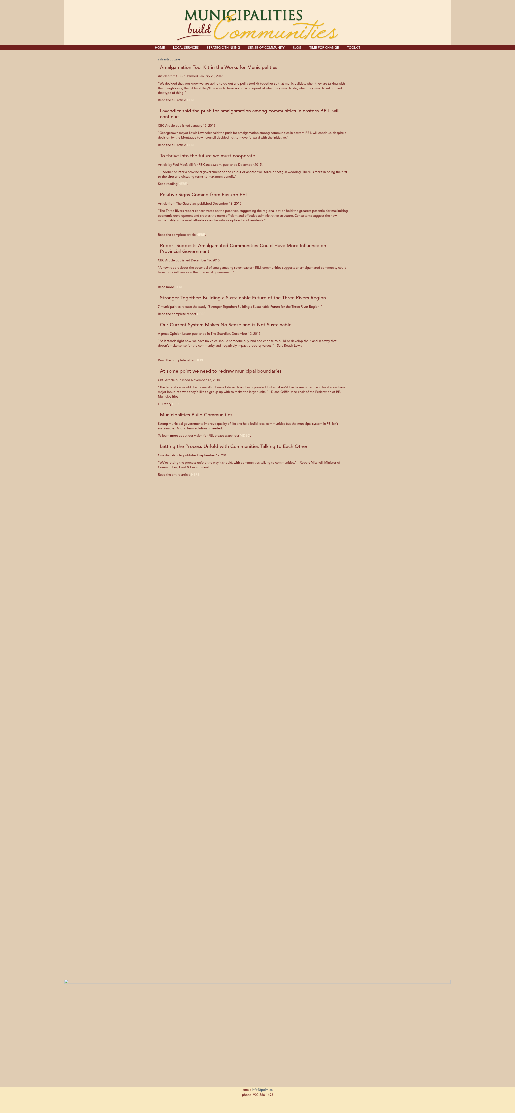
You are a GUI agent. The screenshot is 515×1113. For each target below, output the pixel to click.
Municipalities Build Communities (196, 415)
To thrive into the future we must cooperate (207, 156)
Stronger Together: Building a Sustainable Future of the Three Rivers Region (243, 298)
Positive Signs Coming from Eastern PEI (203, 195)
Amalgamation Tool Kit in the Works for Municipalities (218, 67)
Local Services (186, 48)
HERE (191, 100)
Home (160, 48)
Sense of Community (266, 48)
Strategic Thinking (223, 48)
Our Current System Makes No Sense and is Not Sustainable (225, 325)
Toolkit (353, 48)
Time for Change (324, 48)
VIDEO (245, 435)
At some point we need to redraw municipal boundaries (221, 371)
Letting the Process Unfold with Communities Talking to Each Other (234, 446)
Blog (297, 48)
